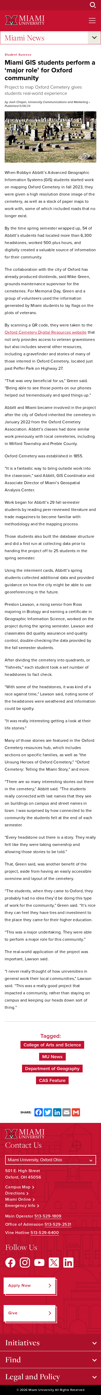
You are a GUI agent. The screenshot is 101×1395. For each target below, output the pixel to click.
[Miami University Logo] (25, 20)
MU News (52, 1057)
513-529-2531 (58, 1224)
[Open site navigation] (92, 20)
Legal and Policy (32, 1376)
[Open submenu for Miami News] (94, 37)
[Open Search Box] (93, 5)
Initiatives (22, 1342)
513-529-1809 (48, 1216)
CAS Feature (52, 1080)
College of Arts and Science (52, 1045)
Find (13, 1359)
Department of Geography (52, 1068)
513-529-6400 (45, 1232)
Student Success (18, 54)
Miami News (24, 37)
